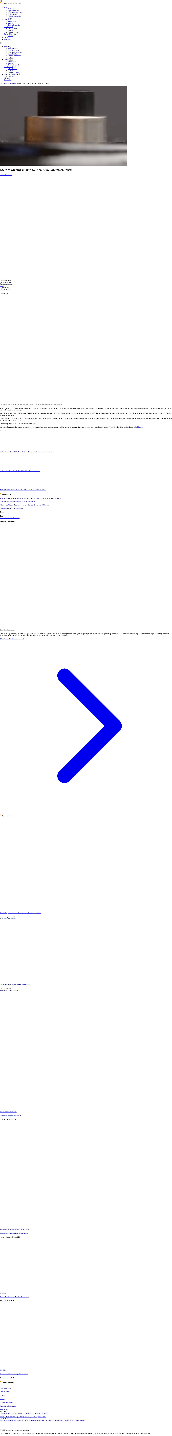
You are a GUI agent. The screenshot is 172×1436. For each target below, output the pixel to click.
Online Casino (16, 1420)
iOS (34, 1417)
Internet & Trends (13, 32)
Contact (44, 1413)
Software (82, 1420)
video (13, 518)
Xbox (44, 1417)
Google (30, 1417)
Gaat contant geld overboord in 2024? (10, 1115)
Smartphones (12, 21)
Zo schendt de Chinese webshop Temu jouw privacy (14, 1297)
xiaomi (17, 518)
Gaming (10, 30)
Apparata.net (4, 83)
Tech (5, 7)
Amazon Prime (5, 1417)
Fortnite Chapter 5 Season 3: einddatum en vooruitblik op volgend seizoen (20, 913)
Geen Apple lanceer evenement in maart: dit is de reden (17, 501)
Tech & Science (13, 9)
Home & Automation (14, 16)
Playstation (39, 1417)
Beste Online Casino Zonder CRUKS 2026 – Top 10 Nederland (20, 471)
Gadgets (6, 19)
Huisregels (14, 1413)
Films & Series (12, 28)
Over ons (7, 1413)
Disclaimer (38, 1413)
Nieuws (12, 83)
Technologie (75, 1420)
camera (20, 418)
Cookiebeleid (22, 1413)
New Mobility (12, 14)
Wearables (11, 23)
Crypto (10, 18)
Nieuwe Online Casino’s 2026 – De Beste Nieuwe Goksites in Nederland (23, 490)
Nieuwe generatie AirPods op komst (11, 508)
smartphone (30, 418)
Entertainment (8, 27)
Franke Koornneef (6, 175)
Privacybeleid (30, 1413)
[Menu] (1, 1)
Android (12, 1417)
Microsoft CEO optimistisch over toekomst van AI (14, 1233)
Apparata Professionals (15, 12)
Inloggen (7, 37)
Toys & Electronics (14, 25)
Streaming (11, 36)
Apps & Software (13, 11)
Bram (1, 286)
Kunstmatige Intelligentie (63, 1420)
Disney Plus (24, 1417)
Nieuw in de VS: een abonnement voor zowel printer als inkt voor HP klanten (24, 505)
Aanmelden (7, 39)
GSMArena (139, 427)
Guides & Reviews (10, 34)
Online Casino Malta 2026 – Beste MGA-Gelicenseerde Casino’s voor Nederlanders (26, 452)
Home (2, 1413)
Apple (17, 1417)
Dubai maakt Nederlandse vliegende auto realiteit (14, 1374)
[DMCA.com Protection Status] (2, 1426)
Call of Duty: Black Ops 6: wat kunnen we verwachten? (15, 984)
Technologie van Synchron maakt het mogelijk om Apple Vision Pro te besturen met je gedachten (30, 498)
